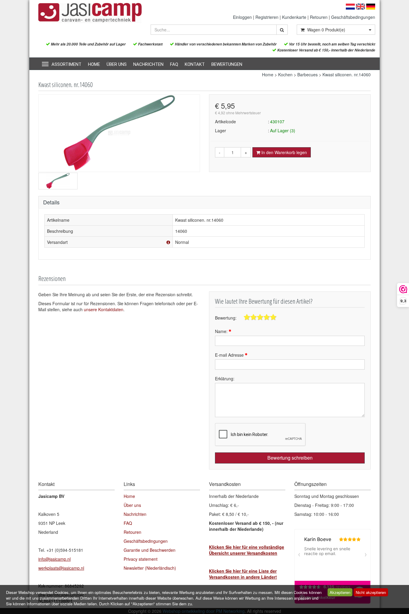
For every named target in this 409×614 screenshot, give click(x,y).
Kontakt (195, 64)
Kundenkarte (294, 17)
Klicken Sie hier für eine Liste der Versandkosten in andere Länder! (243, 574)
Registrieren (266, 17)
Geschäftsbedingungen (353, 17)
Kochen (285, 74)
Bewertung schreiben (290, 457)
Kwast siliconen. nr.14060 (346, 74)
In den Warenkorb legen (283, 152)
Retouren (319, 17)
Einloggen (242, 17)
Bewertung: (226, 318)
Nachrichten (148, 64)
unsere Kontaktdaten (103, 309)
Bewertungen (226, 64)
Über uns (117, 64)
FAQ (174, 64)
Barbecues (307, 74)
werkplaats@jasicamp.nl (61, 568)
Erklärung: (224, 379)
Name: (222, 331)
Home (94, 64)
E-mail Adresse (230, 355)
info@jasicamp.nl (54, 559)
